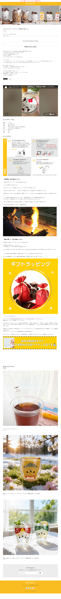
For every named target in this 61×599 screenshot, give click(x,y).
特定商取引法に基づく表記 (34, 585)
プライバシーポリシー (25, 585)
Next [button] (59, 15)
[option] (11, 15)
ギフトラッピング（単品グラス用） (9, 34)
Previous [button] (1, 15)
